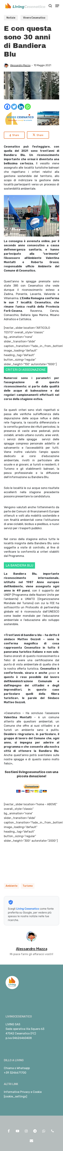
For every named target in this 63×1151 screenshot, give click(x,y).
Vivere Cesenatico (34, 17)
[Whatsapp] (28, 107)
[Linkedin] (21, 107)
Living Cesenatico (27, 908)
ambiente (11, 885)
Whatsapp (23, 1068)
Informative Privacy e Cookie (23, 1092)
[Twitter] (14, 107)
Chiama (9, 1068)
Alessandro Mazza (20, 65)
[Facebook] (7, 107)
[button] (57, 6)
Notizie (10, 17)
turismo (28, 885)
